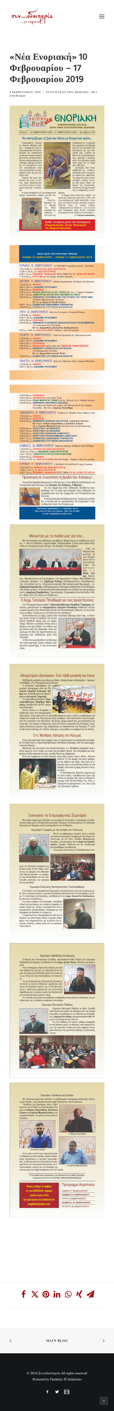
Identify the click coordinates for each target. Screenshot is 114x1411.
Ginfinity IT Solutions (66, 1379)
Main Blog (57, 1340)
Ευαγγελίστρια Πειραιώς (69, 92)
